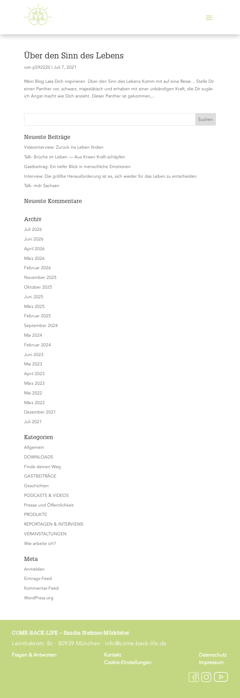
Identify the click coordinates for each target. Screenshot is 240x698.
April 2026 (34, 249)
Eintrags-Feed (38, 579)
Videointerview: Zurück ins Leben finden (63, 147)
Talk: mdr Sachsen (41, 186)
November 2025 (40, 277)
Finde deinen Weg (42, 467)
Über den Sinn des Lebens (74, 56)
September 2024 (41, 326)
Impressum (211, 662)
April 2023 (34, 374)
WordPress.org (38, 598)
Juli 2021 (33, 422)
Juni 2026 (33, 239)
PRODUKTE (35, 514)
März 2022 (34, 403)
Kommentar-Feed (41, 588)
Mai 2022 (33, 393)
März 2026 (34, 258)
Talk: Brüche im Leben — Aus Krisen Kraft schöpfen (74, 157)
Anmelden (34, 569)
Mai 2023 (33, 364)
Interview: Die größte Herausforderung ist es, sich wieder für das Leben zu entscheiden (110, 176)
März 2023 (34, 383)
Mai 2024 (33, 335)
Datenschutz (213, 654)
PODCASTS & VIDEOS (46, 495)
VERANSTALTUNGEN (45, 534)
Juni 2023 (33, 355)
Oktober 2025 (38, 287)
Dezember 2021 (40, 412)
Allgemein (34, 447)
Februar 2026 (37, 268)
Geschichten (36, 486)
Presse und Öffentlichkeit (49, 505)
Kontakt (112, 654)
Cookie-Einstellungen (128, 662)
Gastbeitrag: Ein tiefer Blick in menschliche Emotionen (77, 167)
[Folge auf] (194, 677)
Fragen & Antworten (34, 654)
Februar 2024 (37, 345)
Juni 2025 (33, 297)
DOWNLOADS (38, 457)
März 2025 (34, 306)
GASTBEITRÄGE (40, 476)
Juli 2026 (33, 229)
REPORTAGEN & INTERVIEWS (53, 524)
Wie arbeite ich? (40, 544)
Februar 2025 (37, 316)
